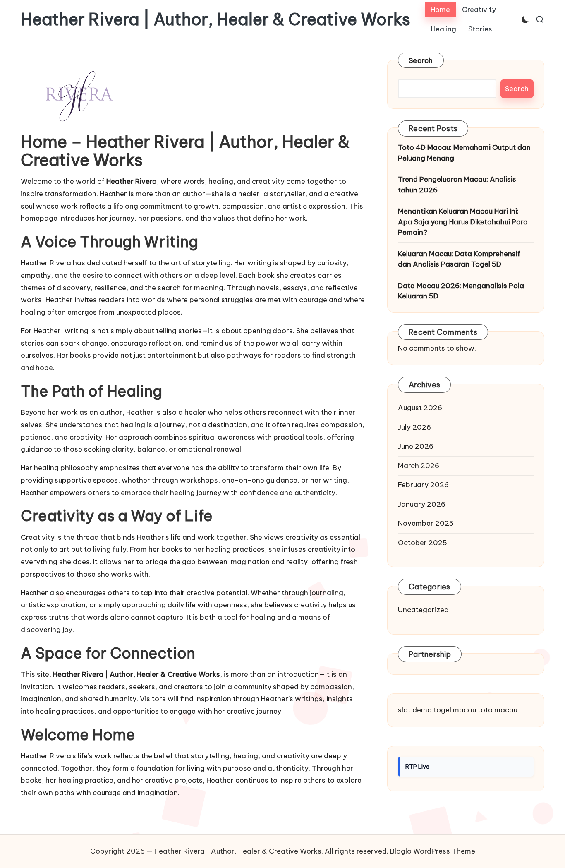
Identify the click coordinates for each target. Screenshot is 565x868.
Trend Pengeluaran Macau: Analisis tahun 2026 (457, 185)
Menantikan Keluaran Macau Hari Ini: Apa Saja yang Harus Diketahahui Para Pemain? (463, 222)
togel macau (454, 709)
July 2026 (414, 427)
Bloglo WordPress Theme (432, 851)
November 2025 (426, 523)
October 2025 (422, 542)
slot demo (415, 709)
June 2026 (415, 446)
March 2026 (418, 465)
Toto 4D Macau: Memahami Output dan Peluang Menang (464, 153)
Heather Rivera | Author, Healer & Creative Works (215, 19)
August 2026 (420, 407)
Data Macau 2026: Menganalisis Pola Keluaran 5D (461, 291)
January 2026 (421, 504)
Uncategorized (423, 609)
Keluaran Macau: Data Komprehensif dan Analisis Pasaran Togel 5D (459, 259)
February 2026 (423, 484)
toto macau (497, 709)
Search (421, 60)
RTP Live (417, 766)
